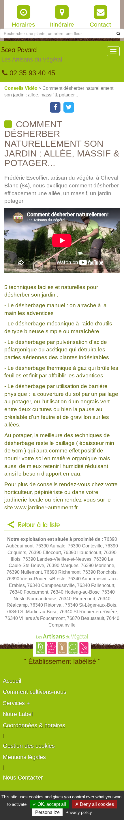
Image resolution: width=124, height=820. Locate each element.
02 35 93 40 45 (31, 73)
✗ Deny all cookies (94, 804)
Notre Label (18, 714)
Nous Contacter (23, 777)
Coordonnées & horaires (34, 725)
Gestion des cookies (29, 746)
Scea (31, 55)
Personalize (47, 812)
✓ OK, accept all (49, 804)
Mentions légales (24, 757)
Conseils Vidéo (21, 88)
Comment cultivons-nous (34, 692)
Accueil (12, 681)
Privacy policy (78, 812)
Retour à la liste (39, 525)
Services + (16, 703)
